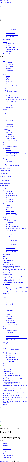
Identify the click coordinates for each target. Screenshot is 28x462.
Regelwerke (9, 78)
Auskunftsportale (7, 39)
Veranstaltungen (10, 72)
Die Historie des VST (11, 252)
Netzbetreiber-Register (11, 91)
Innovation (8, 68)
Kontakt (5, 109)
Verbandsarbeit (9, 70)
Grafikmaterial (9, 107)
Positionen (5, 90)
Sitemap (5, 256)
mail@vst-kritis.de (4, 461)
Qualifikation (9, 79)
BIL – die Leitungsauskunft (12, 97)
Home (4, 59)
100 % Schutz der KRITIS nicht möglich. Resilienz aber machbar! (13, 280)
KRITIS (8, 76)
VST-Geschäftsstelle (11, 29)
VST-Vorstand (9, 31)
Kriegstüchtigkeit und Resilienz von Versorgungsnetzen (11, 273)
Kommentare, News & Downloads (11, 286)
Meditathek (5, 103)
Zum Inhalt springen (5, 0)
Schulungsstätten (10, 81)
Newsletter (5, 295)
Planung (5, 88)
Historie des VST (10, 37)
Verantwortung (9, 64)
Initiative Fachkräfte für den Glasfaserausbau (16, 99)
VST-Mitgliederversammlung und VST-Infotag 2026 (15, 288)
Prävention (5, 74)
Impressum (5, 258)
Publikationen (9, 105)
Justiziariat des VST (10, 33)
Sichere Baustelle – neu (8, 264)
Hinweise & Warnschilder (12, 85)
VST (4, 61)
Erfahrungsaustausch (11, 83)
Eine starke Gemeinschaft (12, 35)
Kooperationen (6, 94)
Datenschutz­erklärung (8, 260)
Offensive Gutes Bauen (11, 101)
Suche (1, 56)
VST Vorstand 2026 (7, 289)
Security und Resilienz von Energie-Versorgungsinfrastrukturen (11, 267)
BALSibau (8, 95)
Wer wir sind (9, 62)
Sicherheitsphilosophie (11, 66)
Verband (5, 27)
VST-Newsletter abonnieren (12, 111)
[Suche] (18, 428)
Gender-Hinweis (7, 262)
